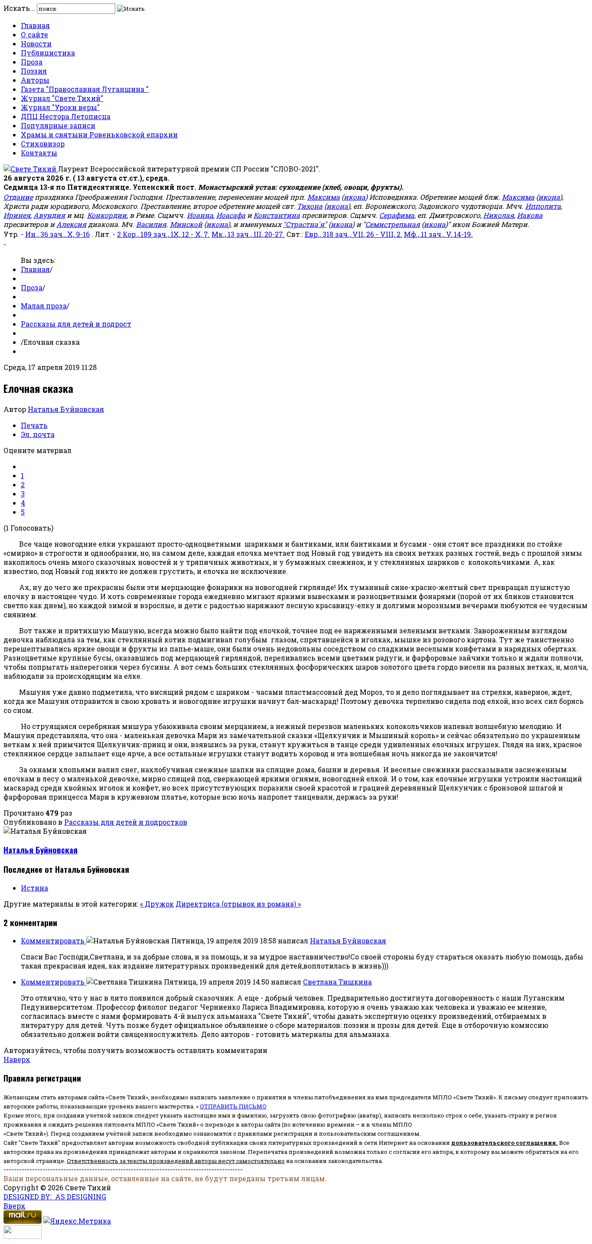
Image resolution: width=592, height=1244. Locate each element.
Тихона (309, 206)
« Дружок (157, 903)
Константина (277, 215)
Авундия (49, 215)
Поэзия (34, 70)
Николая (498, 215)
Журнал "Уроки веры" (60, 107)
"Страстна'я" (305, 224)
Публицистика (48, 52)
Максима (323, 196)
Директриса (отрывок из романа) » (238, 903)
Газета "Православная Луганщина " (85, 89)
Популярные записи (58, 125)
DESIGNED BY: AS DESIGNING (54, 1196)
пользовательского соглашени (501, 1143)
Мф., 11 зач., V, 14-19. (438, 234)
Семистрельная (392, 224)
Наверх (16, 1059)
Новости (36, 43)
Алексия (71, 224)
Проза (31, 61)
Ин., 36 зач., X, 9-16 (57, 234)
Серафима (396, 215)
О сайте (34, 34)
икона (354, 196)
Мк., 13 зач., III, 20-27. (248, 234)
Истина (34, 887)
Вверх (14, 1205)
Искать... (19, 8)
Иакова (530, 215)
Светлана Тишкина (337, 981)
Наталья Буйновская (66, 409)
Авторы (35, 79)
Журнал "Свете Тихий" (62, 98)
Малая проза (44, 305)
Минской (186, 224)
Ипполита (543, 206)
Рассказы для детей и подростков (125, 821)
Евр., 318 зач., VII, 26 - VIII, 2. (353, 234)
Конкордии (107, 215)
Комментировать (53, 940)
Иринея (16, 215)
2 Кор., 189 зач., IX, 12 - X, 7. (163, 234)
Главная (35, 25)
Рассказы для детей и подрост (76, 323)
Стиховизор (43, 143)
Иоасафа (230, 215)
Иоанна (200, 215)
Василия (151, 224)
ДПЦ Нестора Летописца (66, 116)
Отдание (18, 196)
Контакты (39, 152)
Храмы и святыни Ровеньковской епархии (99, 134)
